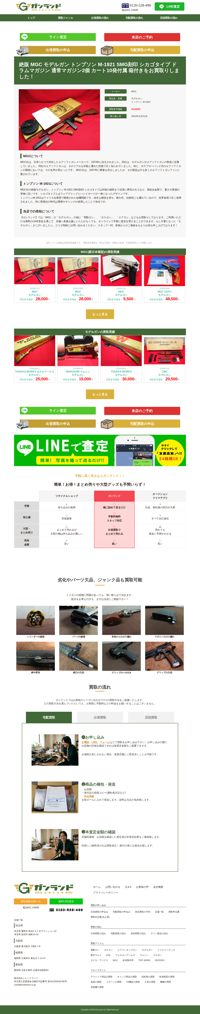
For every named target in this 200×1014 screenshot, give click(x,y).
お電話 (85, 742)
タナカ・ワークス (99, 960)
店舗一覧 (159, 912)
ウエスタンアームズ (125, 955)
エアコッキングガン (127, 950)
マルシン (144, 955)
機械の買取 (165, 982)
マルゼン (157, 955)
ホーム (97, 887)
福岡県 (19, 952)
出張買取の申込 (58, 50)
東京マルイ (96, 955)
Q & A (128, 887)
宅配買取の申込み (121, 912)
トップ (31, 17)
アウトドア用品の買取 (101, 976)
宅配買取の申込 (142, 50)
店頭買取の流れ (169, 17)
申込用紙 (89, 796)
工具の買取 (150, 982)
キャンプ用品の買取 (127, 976)
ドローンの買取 (114, 982)
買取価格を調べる (31, 901)
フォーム (105, 742)
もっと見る (100, 314)
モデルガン (147, 950)
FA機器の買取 (133, 982)
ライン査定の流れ (159, 933)
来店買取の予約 (142, 912)
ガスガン (108, 950)
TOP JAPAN (144, 960)
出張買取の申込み (99, 912)
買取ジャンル (65, 17)
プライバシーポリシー (105, 892)
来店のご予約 (142, 37)
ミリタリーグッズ (166, 950)
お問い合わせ (112, 887)
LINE (94, 742)
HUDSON (159, 960)
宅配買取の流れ (134, 17)
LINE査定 (173, 6)
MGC (115, 960)
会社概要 (158, 887)
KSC (108, 955)
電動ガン (95, 950)
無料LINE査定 (66, 901)
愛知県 (19, 964)
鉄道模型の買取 (167, 976)
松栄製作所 (128, 960)
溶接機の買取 (97, 987)
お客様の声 (142, 887)
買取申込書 (173, 912)
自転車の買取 (148, 976)
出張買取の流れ (100, 17)
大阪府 (19, 940)
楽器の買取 (96, 982)
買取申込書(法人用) (100, 917)
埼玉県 (19, 925)
